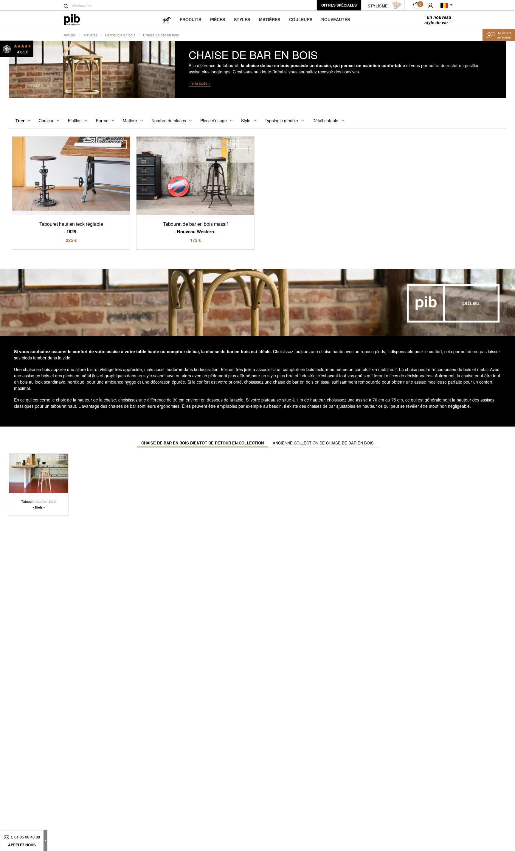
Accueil (70, 34)
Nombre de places (168, 120)
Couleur (46, 120)
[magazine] (167, 19)
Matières (269, 19)
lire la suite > (200, 83)
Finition (75, 120)
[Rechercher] (66, 6)
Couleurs (300, 19)
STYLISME (378, 6)
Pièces (217, 19)
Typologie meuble (281, 120)
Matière (130, 120)
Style (245, 120)
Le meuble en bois (120, 34)
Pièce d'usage (213, 120)
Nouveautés (335, 19)
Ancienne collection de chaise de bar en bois (323, 443)
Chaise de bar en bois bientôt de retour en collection (202, 443)
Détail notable (325, 120)
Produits (190, 19)
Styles (242, 19)
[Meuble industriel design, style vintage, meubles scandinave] (77, 20)
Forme (102, 120)
